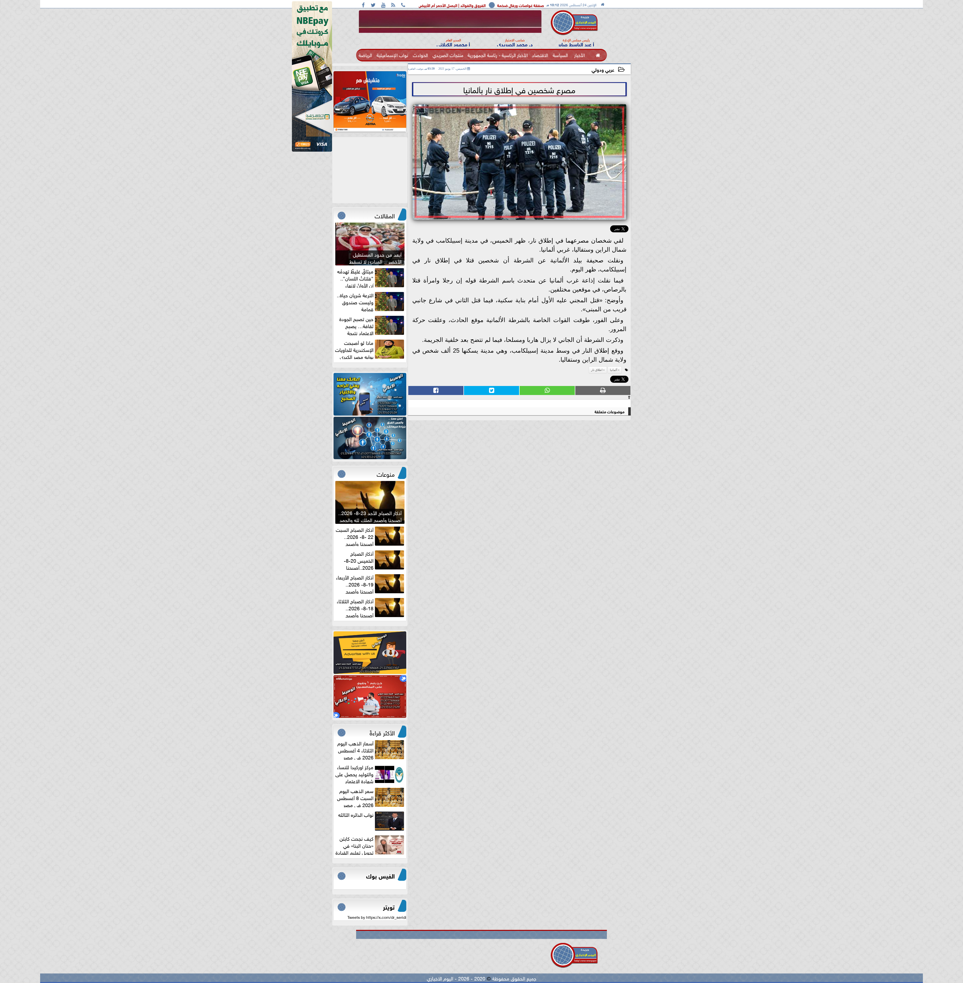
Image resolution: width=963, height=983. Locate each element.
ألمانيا (613, 370)
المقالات (385, 215)
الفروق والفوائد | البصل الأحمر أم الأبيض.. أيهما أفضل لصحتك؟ (524, 5)
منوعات (386, 473)
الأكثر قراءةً (382, 732)
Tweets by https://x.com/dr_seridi (376, 916)
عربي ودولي (603, 69)
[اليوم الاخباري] (370, 394)
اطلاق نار (596, 370)
